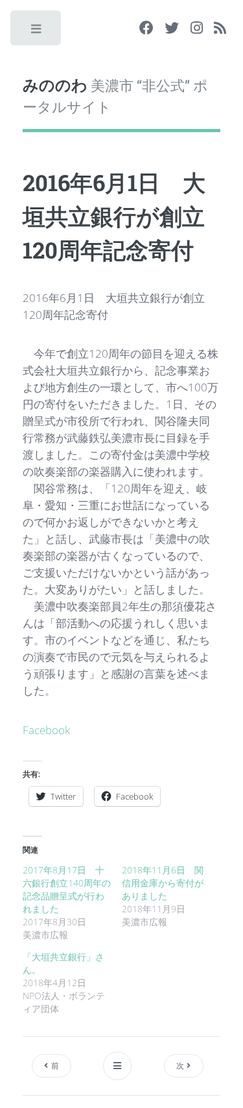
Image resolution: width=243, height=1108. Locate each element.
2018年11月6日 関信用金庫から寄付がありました (162, 883)
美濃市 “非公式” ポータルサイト (115, 95)
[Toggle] (36, 31)
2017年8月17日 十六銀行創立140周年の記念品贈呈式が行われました (67, 889)
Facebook (46, 729)
